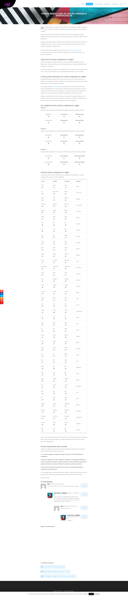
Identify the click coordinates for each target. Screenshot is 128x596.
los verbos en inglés (74, 50)
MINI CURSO (89, 4)
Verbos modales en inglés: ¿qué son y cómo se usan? (56, 571)
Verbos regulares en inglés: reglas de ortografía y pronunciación (59, 576)
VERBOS (121, 4)
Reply (84, 485)
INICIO (82, 4)
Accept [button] (91, 594)
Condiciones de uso (57, 591)
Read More (97, 594)
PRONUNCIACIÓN (99, 4)
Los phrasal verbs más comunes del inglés (53, 567)
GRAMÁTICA (107, 4)
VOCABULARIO (114, 4)
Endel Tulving (55, 86)
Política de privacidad (69, 591)
